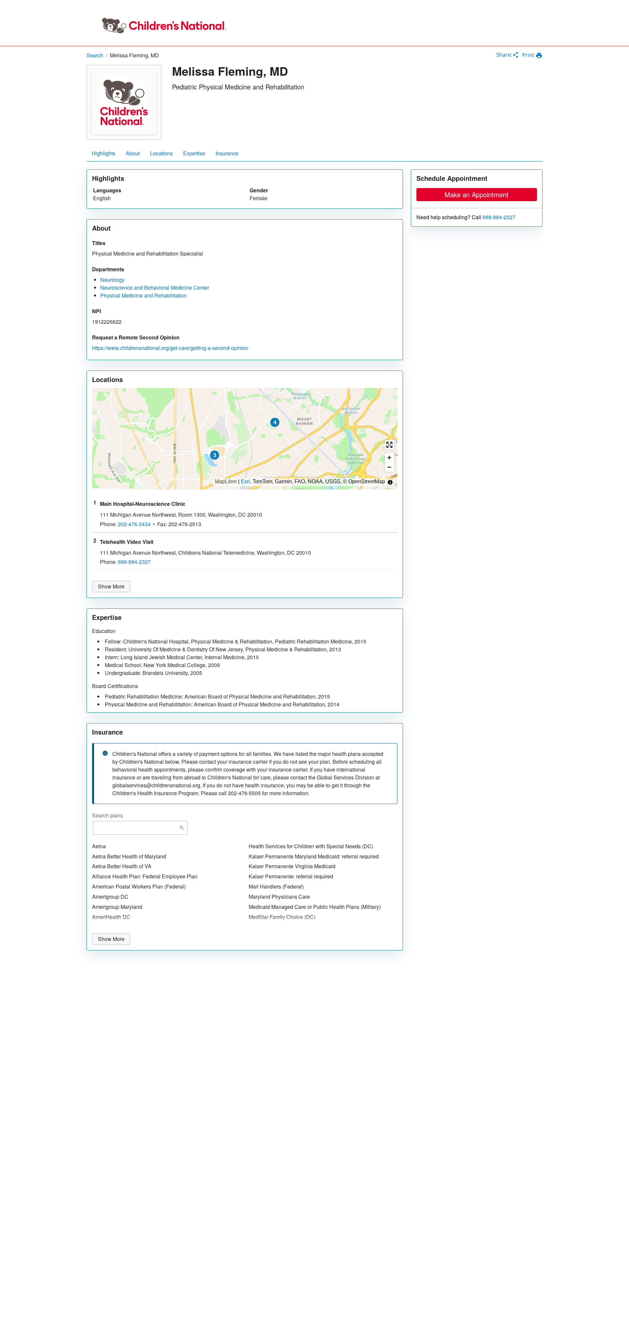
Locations (161, 153)
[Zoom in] (389, 457)
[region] (244, 438)
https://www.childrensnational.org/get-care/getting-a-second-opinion (170, 348)
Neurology (112, 279)
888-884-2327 (499, 217)
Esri (245, 481)
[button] (214, 455)
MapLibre (226, 481)
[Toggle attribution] (390, 482)
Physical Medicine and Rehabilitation (143, 295)
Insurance (227, 153)
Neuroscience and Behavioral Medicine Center (154, 287)
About (133, 153)
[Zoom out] (389, 467)
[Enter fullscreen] (389, 445)
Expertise (194, 153)
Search (94, 55)
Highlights (103, 153)
